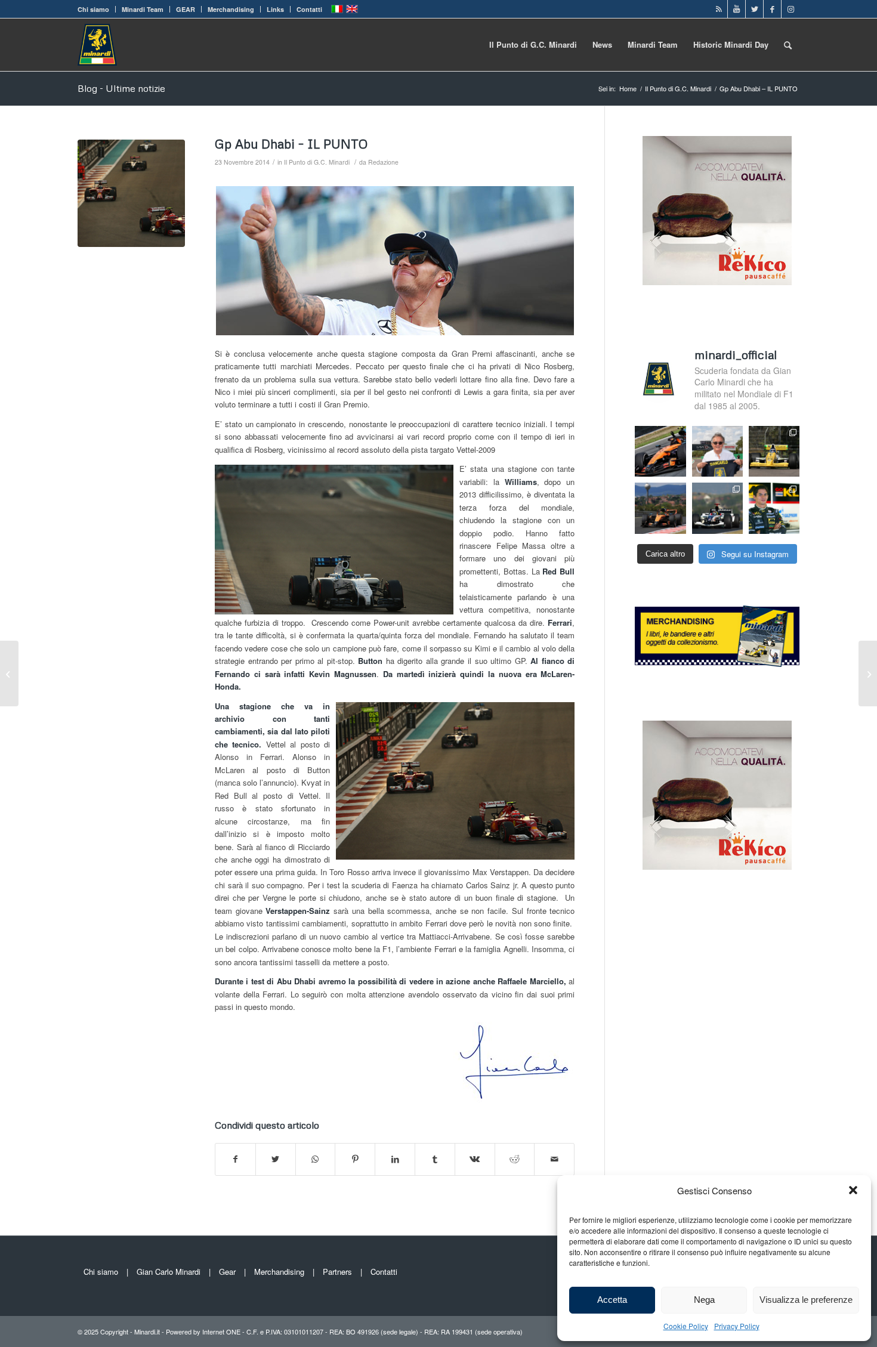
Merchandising (231, 9)
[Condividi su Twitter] (275, 1159)
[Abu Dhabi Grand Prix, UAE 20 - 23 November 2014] (131, 193)
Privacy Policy (736, 1326)
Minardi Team (142, 9)
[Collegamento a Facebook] (772, 9)
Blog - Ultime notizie (121, 88)
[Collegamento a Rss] (718, 9)
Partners (337, 1271)
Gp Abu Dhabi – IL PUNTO (291, 144)
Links (275, 9)
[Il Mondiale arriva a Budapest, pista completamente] (717, 508)
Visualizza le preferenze (806, 1300)
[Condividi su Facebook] (235, 1159)
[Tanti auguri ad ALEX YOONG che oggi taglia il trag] (774, 508)
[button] (853, 1190)
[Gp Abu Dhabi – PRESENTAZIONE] (9, 673)
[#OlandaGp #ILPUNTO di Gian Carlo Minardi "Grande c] (660, 451)
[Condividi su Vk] (475, 1159)
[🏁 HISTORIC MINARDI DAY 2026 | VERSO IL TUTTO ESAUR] (774, 451)
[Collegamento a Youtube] (736, 9)
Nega (704, 1300)
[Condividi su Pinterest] (355, 1159)
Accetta (612, 1300)
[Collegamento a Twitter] (754, 9)
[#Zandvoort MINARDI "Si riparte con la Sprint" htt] (717, 451)
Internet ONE (221, 1331)
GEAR (185, 9)
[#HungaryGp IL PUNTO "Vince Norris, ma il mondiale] (660, 508)
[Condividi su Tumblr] (435, 1159)
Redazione (383, 161)
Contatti (309, 9)
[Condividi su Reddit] (515, 1159)
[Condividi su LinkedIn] (395, 1159)
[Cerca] (787, 44)
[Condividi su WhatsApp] (315, 1159)
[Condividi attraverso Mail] (554, 1159)
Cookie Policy (685, 1326)
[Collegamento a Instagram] (790, 9)
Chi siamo (93, 9)
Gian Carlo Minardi (168, 1271)
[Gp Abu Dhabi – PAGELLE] (868, 673)
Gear (227, 1271)
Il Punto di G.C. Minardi (317, 161)
